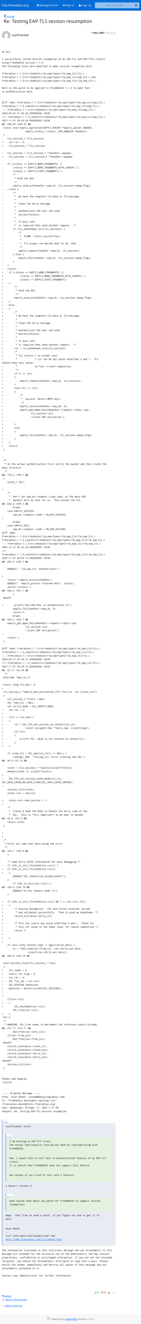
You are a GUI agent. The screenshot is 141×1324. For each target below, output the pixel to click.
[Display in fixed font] (108, 1293)
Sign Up (86, 5)
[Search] (136, 5)
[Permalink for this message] (114, 1292)
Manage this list (48, 5)
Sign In (69, 5)
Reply (7, 1296)
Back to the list (14, 1305)
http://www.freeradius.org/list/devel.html (34, 1239)
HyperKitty (71, 1319)
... (5, 1121)
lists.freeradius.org (15, 5)
